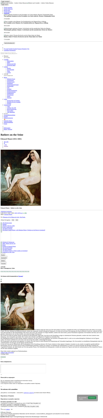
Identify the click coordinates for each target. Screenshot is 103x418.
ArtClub (8, 74)
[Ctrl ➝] (7, 242)
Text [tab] (5, 144)
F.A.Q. (5, 415)
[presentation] (53, 147)
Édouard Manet (8, 214)
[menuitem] (28, 49)
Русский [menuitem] (6, 49)
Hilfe (2, 415)
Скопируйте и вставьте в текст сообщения (12, 406)
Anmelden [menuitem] (6, 50)
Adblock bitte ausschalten (7, 352)
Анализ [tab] (6, 146)
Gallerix (8, 409)
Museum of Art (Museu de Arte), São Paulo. (14, 217)
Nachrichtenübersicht (9, 43)
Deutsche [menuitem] (24, 49)
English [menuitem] (11, 49)
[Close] (16, 53)
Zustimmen (92, 397)
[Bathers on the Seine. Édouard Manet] (21, 205)
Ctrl (13, 220)
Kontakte (12, 415)
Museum (7, 56)
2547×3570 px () (20, 213)
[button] (8, 7)
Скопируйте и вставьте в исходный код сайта (13, 403)
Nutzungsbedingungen (19, 416)
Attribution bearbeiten (6, 211)
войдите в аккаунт (29, 392)
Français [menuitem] (19, 49)
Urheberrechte (43, 416)
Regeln (11, 416)
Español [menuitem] (15, 49)
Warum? (20, 276)
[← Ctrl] (23, 230)
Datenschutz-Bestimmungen (32, 416)
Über (8, 415)
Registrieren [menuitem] (12, 50)
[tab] (6, 142)
